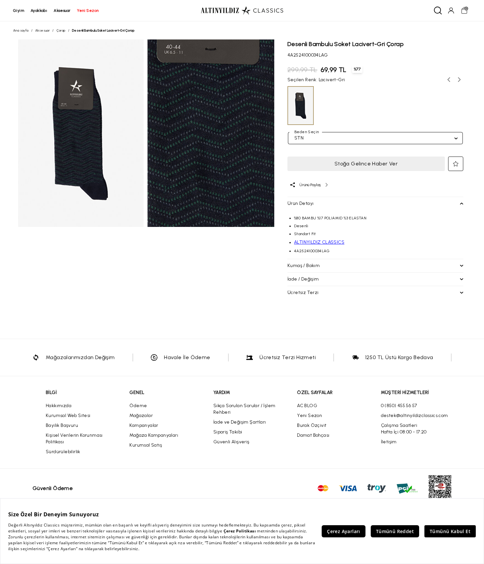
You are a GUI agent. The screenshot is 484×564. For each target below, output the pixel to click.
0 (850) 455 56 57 (399, 405)
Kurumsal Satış (145, 445)
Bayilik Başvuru (62, 425)
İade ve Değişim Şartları (239, 422)
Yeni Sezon (309, 415)
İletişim (389, 442)
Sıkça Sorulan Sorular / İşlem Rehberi (244, 409)
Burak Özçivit (311, 425)
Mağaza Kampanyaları (153, 435)
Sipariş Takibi (227, 432)
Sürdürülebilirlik (63, 451)
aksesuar (62, 10)
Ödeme (138, 405)
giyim (18, 10)
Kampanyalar (143, 425)
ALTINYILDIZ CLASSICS (319, 242)
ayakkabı (39, 10)
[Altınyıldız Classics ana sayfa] (242, 10)
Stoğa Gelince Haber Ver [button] (366, 163)
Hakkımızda (58, 405)
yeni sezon (87, 10)
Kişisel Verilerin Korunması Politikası (74, 438)
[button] (455, 164)
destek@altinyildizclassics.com (414, 415)
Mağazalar (141, 415)
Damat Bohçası (313, 435)
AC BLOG (307, 405)
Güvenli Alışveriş (231, 442)
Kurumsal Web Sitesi (68, 415)
